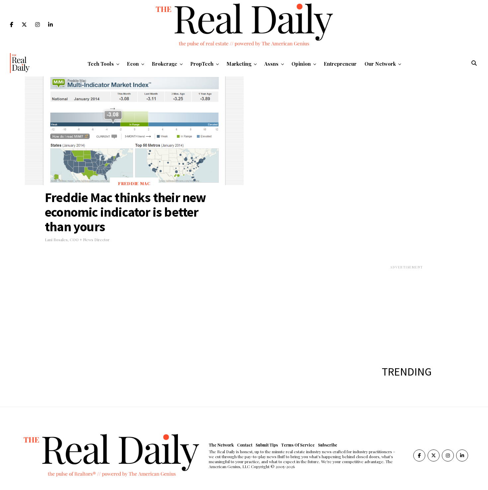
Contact (244, 445)
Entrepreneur (340, 63)
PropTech (201, 63)
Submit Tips (267, 445)
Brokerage (164, 63)
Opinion (301, 63)
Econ (133, 63)
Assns (271, 63)
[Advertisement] (406, 311)
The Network (221, 445)
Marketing (238, 63)
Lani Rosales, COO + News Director (77, 239)
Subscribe (327, 445)
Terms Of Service (298, 445)
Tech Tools (101, 63)
